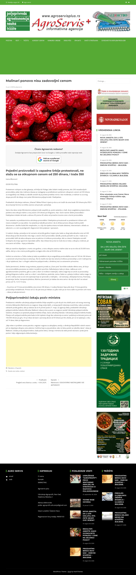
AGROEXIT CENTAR (38, 41)
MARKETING (42, 482)
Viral (69, 572)
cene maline (16, 371)
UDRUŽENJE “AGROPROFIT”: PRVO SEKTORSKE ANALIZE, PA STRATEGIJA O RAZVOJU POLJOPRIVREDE (90, 483)
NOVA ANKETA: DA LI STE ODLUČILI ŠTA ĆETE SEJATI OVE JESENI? (114, 140)
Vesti (17, 41)
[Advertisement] (68, 59)
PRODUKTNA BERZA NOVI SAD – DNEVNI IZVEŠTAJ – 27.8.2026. (114, 208)
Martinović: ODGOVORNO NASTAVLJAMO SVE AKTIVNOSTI (67, 382)
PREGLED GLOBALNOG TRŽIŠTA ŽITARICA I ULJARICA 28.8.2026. (114, 174)
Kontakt (41, 479)
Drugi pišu (67, 41)
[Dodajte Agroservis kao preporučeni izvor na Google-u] (49, 159)
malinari (22, 371)
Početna (9, 41)
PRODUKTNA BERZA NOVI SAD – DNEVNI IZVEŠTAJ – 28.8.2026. (114, 164)
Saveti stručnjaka (91, 41)
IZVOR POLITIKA (12, 184)
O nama (41, 476)
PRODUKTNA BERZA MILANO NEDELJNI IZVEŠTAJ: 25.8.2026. (114, 185)
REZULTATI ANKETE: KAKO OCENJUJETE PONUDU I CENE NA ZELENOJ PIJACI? (114, 152)
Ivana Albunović (11, 179)
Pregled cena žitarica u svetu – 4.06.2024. (31, 381)
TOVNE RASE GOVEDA (88, 501)
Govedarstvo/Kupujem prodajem (113, 41)
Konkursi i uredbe (54, 41)
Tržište (26, 41)
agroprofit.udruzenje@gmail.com (55, 505)
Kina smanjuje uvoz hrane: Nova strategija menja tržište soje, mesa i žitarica (114, 196)
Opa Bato (77, 41)
